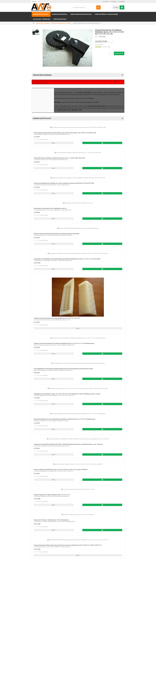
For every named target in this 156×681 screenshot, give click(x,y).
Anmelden (122, 1)
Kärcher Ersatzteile (59, 19)
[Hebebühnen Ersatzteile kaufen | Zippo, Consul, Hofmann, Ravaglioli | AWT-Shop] (44, 7)
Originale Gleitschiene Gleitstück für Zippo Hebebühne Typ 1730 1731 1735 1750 (57, 318)
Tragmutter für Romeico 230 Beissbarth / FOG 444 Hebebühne (51, 520)
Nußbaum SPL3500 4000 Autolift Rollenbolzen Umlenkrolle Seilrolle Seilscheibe (56, 234)
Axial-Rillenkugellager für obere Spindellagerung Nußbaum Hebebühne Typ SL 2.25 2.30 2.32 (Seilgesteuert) (64, 419)
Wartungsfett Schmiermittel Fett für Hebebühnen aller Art (50, 208)
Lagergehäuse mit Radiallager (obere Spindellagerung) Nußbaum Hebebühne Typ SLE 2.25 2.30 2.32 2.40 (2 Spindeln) (67, 259)
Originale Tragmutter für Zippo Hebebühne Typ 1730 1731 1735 (52, 495)
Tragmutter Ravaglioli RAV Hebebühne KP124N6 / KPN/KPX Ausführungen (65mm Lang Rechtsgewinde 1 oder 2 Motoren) (68, 444)
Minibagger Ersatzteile (59, 14)
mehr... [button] (53, 143)
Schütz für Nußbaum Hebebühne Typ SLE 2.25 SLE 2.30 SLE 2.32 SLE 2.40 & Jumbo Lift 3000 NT (61, 469)
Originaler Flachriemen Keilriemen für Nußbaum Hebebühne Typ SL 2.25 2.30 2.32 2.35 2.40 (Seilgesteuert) (64, 343)
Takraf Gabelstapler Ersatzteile (81, 14)
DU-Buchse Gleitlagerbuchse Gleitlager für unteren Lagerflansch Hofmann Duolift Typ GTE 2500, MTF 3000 (64, 183)
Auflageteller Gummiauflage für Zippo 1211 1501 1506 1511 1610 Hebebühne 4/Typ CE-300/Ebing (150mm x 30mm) (67, 394)
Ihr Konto (113, 1)
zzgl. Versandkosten (99, 44)
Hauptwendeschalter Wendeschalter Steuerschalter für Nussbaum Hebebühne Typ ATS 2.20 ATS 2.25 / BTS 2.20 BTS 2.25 (68, 545)
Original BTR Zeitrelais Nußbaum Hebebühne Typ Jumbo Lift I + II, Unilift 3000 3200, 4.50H (59, 158)
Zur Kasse (106, 1)
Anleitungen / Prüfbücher (41, 19)
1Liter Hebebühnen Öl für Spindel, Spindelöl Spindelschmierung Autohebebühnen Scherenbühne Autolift (63, 369)
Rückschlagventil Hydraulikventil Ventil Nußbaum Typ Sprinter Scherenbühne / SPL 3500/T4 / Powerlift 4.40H (65, 133)
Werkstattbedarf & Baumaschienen (106, 14)
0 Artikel (116, 7)
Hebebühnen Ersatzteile (41, 14)
